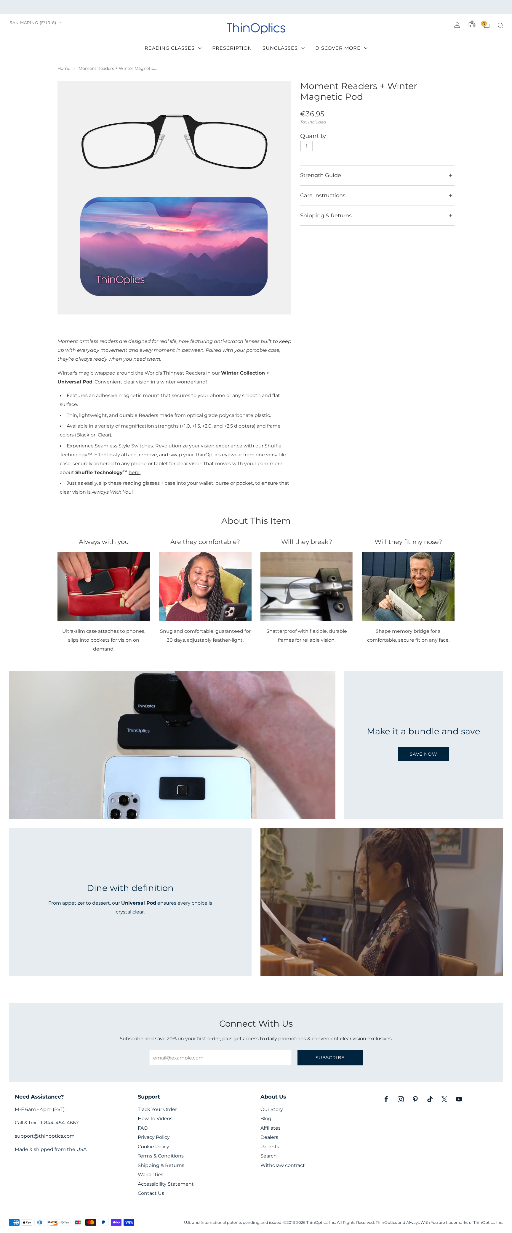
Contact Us (151, 1193)
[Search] (500, 25)
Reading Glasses (170, 48)
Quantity (313, 135)
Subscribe (330, 1057)
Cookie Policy (153, 1146)
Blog (265, 1118)
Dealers (269, 1137)
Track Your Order (157, 1109)
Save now (423, 754)
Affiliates (270, 1128)
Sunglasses (280, 48)
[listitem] (256, 7)
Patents (269, 1146)
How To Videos (155, 1118)
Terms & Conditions (161, 1156)
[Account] (457, 25)
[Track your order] (472, 23)
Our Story (271, 1109)
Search (268, 1156)
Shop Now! (302, 7)
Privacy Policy (154, 1137)
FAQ (143, 1128)
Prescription (232, 48)
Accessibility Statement (166, 1184)
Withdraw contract (282, 1165)
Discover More (338, 48)
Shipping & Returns (161, 1165)
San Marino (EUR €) (33, 22)
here (134, 472)
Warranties (150, 1174)
